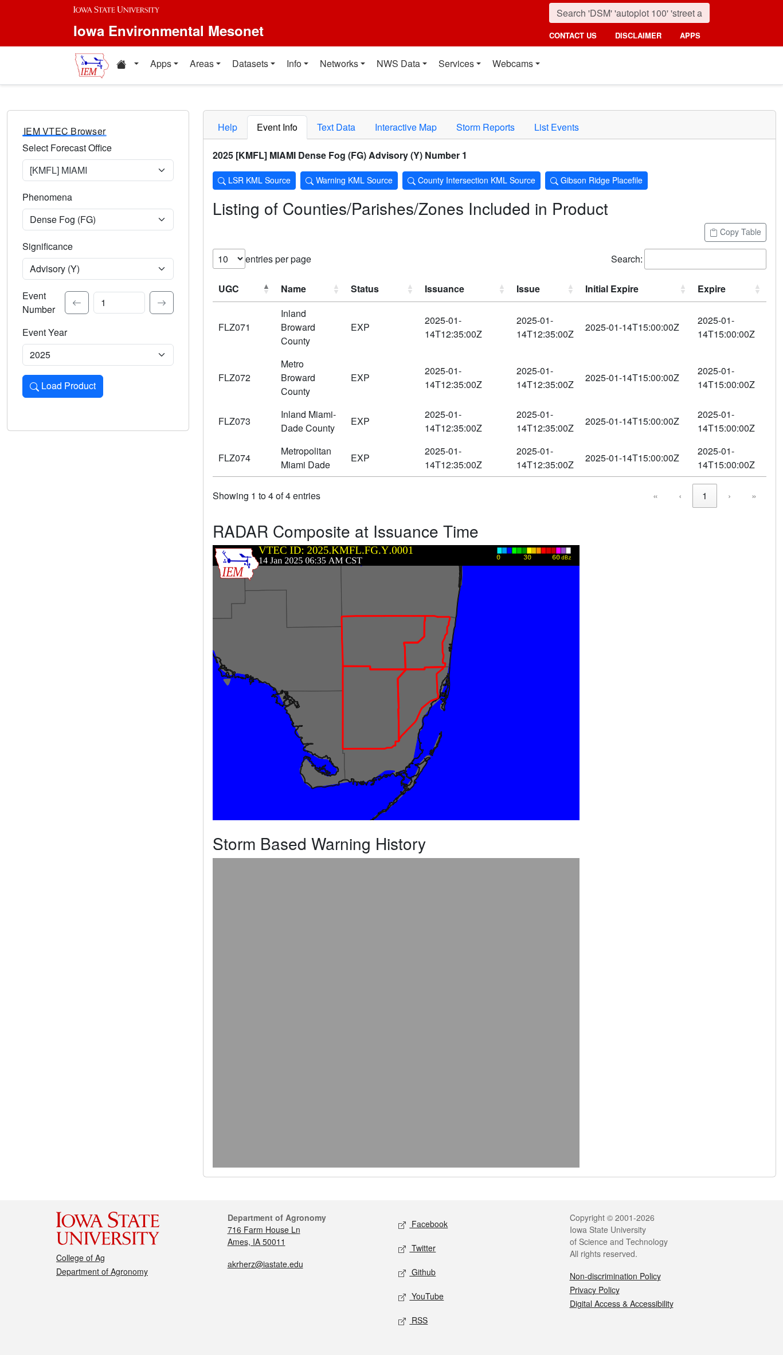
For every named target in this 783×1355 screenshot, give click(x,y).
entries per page (278, 258)
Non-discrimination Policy (615, 1276)
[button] (127, 65)
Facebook (428, 1223)
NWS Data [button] (398, 63)
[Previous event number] (77, 302)
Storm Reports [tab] (485, 127)
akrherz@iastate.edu (265, 1264)
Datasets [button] (250, 63)
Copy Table (739, 231)
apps (690, 35)
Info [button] (294, 63)
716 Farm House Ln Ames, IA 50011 (264, 1235)
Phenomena (47, 196)
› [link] (729, 495)
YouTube (426, 1296)
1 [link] (704, 495)
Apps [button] (160, 63)
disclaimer (638, 35)
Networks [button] (339, 63)
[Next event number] (162, 302)
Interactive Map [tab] (406, 127)
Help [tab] (227, 127)
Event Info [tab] (277, 127)
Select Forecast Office (67, 147)
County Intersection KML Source (475, 180)
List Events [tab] (556, 127)
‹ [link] (680, 495)
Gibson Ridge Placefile (600, 180)
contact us (573, 35)
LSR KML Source (258, 180)
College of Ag (80, 1257)
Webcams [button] (512, 63)
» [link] (754, 495)
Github (422, 1272)
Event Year (44, 332)
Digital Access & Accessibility (622, 1303)
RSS (418, 1320)
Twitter (422, 1248)
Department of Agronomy (102, 1271)
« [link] (655, 495)
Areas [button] (202, 63)
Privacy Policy (595, 1289)
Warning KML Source (353, 180)
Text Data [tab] (336, 127)
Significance (47, 246)
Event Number (38, 302)
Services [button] (456, 63)
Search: (627, 258)
